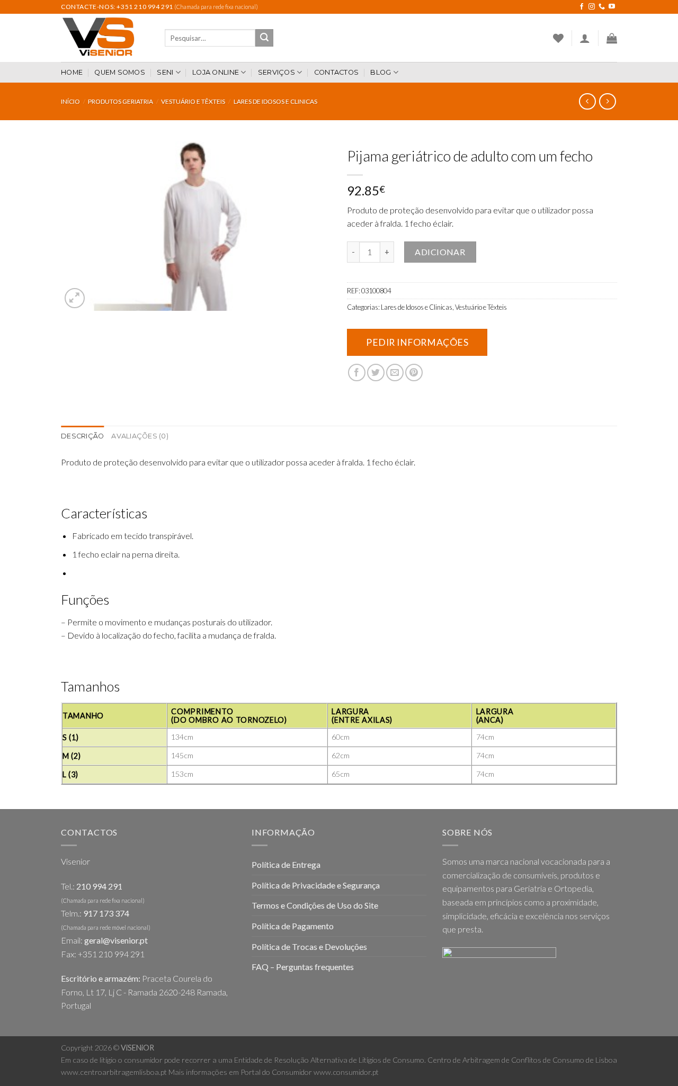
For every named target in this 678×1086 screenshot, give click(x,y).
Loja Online (215, 72)
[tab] (82, 436)
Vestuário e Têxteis (193, 101)
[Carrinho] (611, 38)
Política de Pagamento (293, 926)
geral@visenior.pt (116, 940)
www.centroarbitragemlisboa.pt (114, 1071)
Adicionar (440, 252)
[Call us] (602, 7)
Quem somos (119, 72)
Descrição (82, 436)
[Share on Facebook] (356, 372)
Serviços (276, 72)
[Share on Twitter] (376, 372)
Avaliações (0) (139, 436)
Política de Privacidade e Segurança (316, 885)
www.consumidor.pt (346, 1071)
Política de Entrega (286, 864)
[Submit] (264, 38)
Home (72, 72)
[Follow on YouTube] (612, 7)
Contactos (336, 72)
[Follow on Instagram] (591, 7)
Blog (380, 72)
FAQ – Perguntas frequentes (303, 967)
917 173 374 (106, 913)
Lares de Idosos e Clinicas (275, 101)
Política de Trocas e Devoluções (309, 946)
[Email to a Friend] (395, 372)
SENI (165, 72)
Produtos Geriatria (120, 101)
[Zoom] (75, 298)
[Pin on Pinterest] (414, 372)
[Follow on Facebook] (581, 7)
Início (70, 101)
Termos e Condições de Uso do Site (315, 905)
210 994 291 (99, 886)
